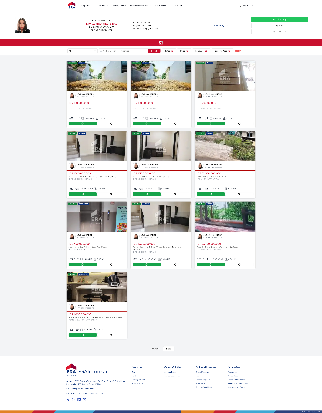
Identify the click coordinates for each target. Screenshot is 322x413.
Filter (167, 51)
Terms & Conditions (204, 387)
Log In (245, 6)
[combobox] (82, 50)
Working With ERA (120, 6)
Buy (133, 372)
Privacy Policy (201, 383)
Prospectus (232, 372)
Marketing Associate (172, 376)
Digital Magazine (202, 372)
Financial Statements (236, 379)
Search (154, 51)
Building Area (221, 51)
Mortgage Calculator (140, 383)
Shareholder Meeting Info (238, 383)
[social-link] (68, 399)
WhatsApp (281, 19)
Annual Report (233, 376)
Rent (134, 376)
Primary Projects (138, 379)
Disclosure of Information (238, 387)
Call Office (281, 31)
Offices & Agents (203, 379)
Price (182, 51)
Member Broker (170, 372)
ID (253, 6)
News (198, 376)
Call (281, 25)
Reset (238, 51)
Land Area (200, 51)
